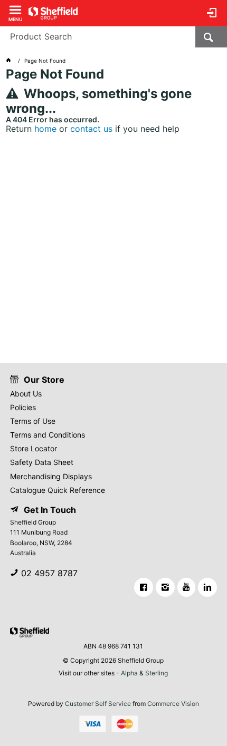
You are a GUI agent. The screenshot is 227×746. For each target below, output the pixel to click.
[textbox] (97, 36)
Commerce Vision (173, 704)
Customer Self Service (98, 704)
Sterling (156, 673)
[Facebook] (143, 587)
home (45, 128)
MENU (15, 18)
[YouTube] (186, 587)
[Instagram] (165, 587)
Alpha (129, 673)
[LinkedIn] (207, 587)
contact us (91, 128)
